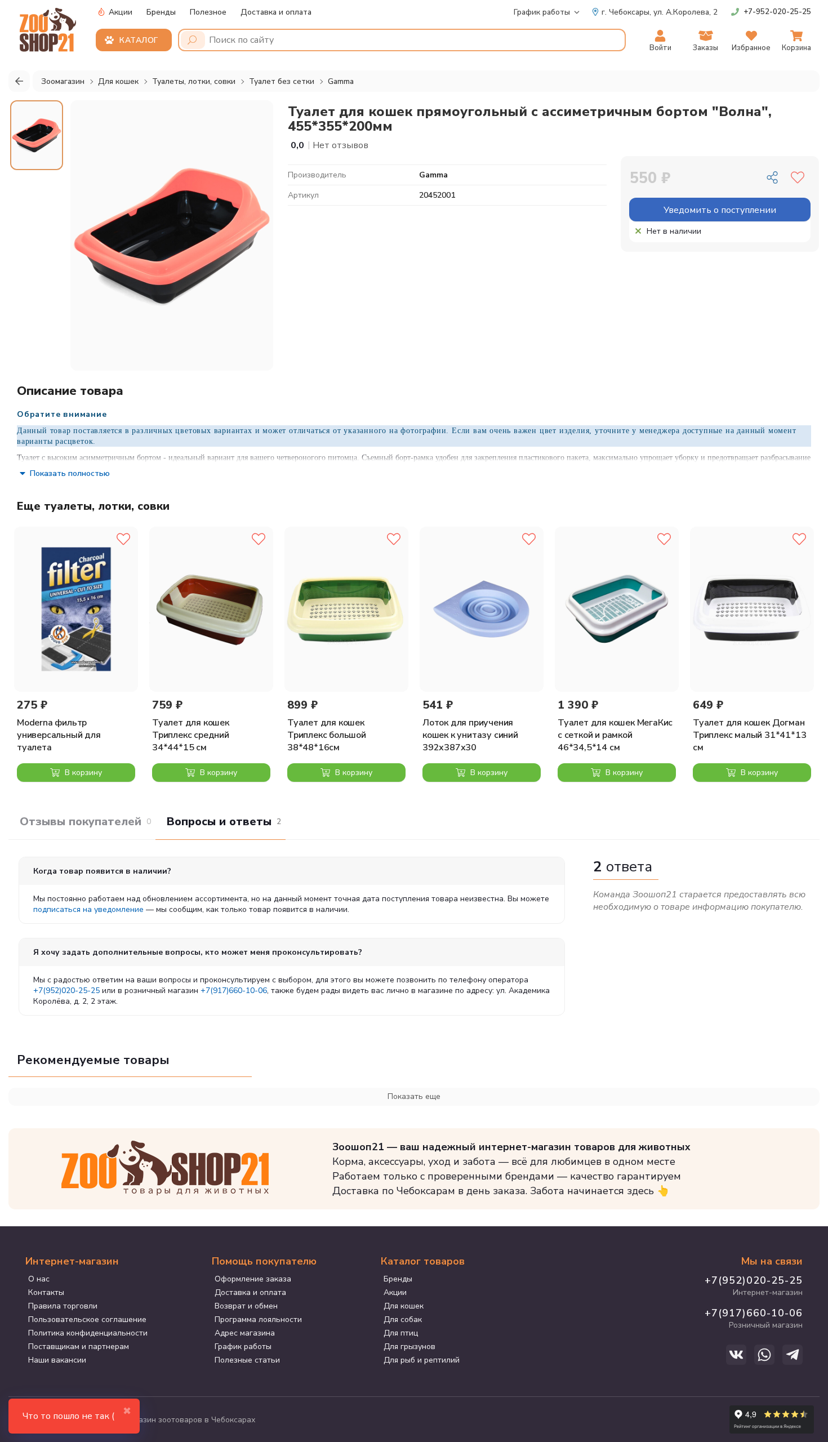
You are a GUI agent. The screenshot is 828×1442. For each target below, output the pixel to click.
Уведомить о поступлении (720, 210)
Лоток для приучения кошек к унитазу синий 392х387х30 (470, 735)
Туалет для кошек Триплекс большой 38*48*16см (326, 735)
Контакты (46, 1292)
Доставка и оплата (276, 12)
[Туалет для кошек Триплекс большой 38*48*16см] (346, 609)
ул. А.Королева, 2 (660, 12)
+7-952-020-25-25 (777, 12)
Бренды (161, 12)
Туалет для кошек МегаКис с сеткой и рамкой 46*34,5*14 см (615, 735)
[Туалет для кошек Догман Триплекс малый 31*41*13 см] (752, 609)
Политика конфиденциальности (88, 1333)
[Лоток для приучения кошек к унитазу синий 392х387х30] (482, 609)
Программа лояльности (258, 1319)
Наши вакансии (57, 1360)
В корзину (82, 772)
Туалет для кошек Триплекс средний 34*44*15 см (190, 735)
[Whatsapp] (764, 1355)
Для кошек (404, 1306)
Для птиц (401, 1333)
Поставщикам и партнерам (78, 1346)
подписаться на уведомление (88, 909)
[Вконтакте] (736, 1355)
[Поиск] (193, 40)
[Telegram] (792, 1355)
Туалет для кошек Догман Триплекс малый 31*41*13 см (749, 735)
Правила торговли (62, 1306)
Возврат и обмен (246, 1306)
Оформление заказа (253, 1279)
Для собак (403, 1319)
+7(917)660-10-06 (234, 990)
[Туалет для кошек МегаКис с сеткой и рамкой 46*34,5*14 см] (617, 609)
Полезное (208, 12)
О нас (39, 1279)
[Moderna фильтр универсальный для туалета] (76, 609)
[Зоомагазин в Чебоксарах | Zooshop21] (49, 26)
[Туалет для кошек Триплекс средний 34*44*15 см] (211, 609)
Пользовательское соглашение (87, 1319)
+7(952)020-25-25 (66, 990)
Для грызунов (409, 1346)
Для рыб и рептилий (422, 1360)
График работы (542, 12)
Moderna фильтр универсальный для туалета (59, 735)
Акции (119, 12)
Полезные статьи (247, 1360)
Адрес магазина (245, 1333)
